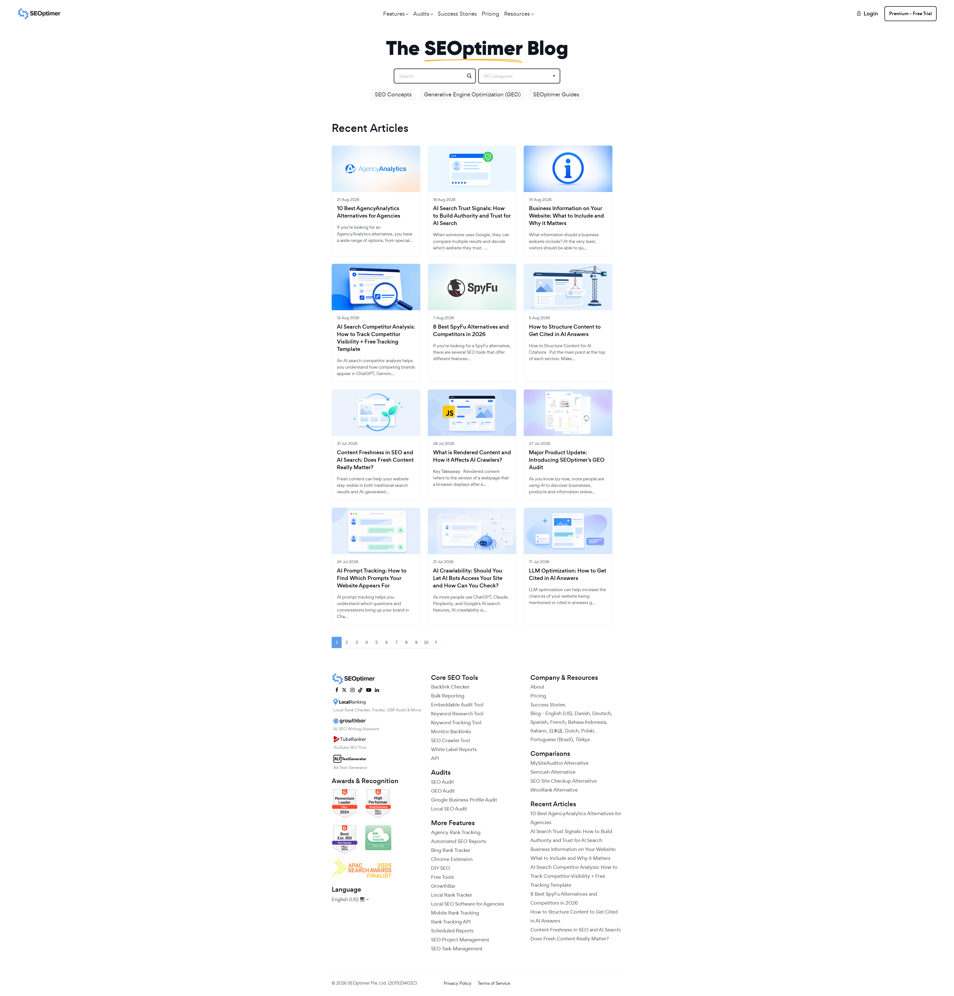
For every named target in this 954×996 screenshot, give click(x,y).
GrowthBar (443, 886)
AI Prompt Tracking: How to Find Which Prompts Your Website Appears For (371, 578)
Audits (421, 13)
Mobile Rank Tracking (455, 913)
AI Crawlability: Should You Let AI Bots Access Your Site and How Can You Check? (467, 578)
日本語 (555, 731)
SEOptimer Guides (556, 94)
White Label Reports (454, 749)
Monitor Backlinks (451, 731)
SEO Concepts (393, 94)
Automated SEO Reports (458, 841)
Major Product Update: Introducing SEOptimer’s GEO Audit (566, 460)
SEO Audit (442, 782)
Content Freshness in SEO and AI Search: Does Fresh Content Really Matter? (375, 460)
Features (394, 13)
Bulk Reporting (447, 695)
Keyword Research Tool (457, 713)
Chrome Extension (452, 859)
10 (426, 642)
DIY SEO (440, 868)
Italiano (538, 731)
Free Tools (442, 877)
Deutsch (601, 713)
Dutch (572, 731)
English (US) (558, 713)
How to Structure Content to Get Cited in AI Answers (565, 330)
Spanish (539, 722)
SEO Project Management (460, 939)
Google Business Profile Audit (464, 800)
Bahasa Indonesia (587, 722)
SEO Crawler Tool (450, 740)
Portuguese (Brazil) (551, 739)
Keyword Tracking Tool (456, 722)
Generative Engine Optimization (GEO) (472, 94)
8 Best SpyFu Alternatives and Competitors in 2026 (471, 330)
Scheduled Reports (452, 930)
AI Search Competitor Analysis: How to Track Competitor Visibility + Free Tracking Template (376, 338)
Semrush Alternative (552, 772)
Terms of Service (494, 983)
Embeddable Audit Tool (457, 704)
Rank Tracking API (451, 922)
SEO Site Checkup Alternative (563, 781)
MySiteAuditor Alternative (559, 763)
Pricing (490, 13)
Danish (582, 713)
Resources (517, 13)
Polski (587, 731)
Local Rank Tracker (451, 895)
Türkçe (582, 739)
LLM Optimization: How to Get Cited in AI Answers (567, 574)
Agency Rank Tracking (455, 832)
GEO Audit (443, 791)
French (557, 722)
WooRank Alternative (554, 790)
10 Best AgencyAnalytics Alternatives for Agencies (368, 212)
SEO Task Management (456, 948)
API (435, 758)
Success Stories (457, 13)
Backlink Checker (450, 687)
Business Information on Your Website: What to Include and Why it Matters (566, 216)
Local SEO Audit (449, 808)
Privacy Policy (458, 983)
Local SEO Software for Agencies (467, 904)
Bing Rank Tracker (451, 850)
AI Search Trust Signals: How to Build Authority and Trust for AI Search (472, 216)
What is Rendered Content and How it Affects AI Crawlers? (472, 456)
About (537, 687)
